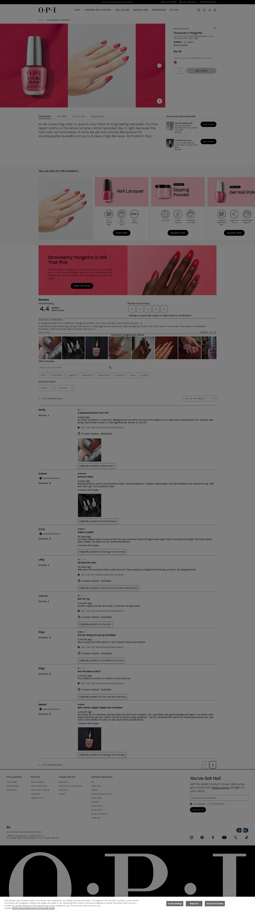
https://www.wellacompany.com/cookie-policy (33, 908)
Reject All (194, 904)
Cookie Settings (175, 904)
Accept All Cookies (214, 904)
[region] (127, 904)
